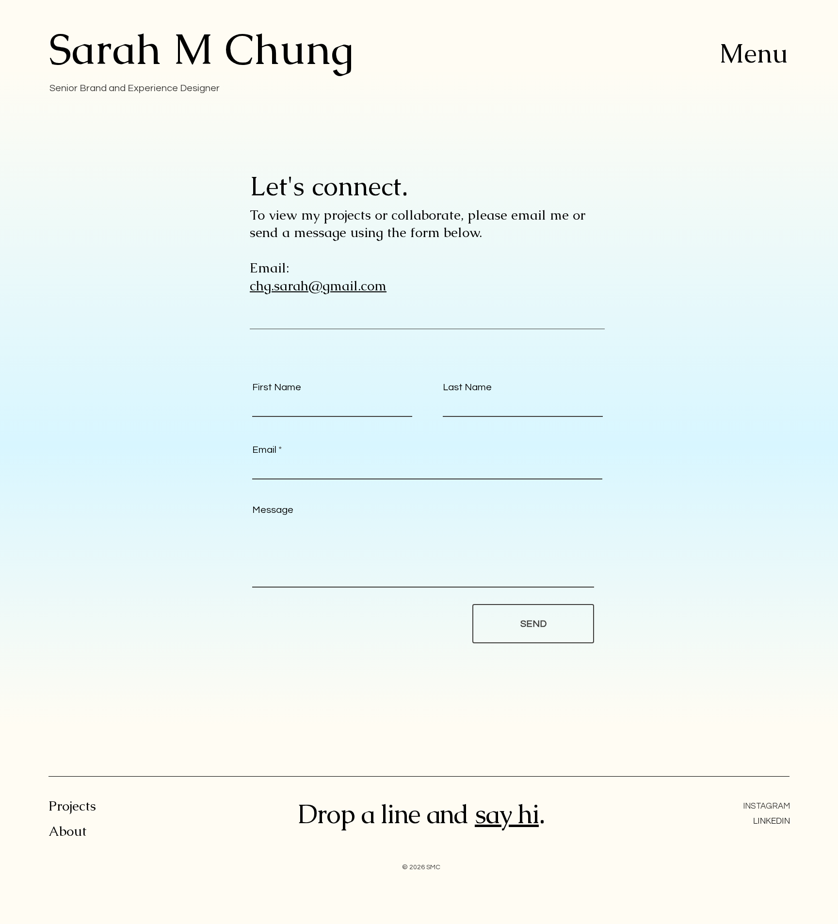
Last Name (467, 387)
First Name (276, 387)
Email (264, 450)
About (67, 831)
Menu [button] (753, 53)
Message (272, 510)
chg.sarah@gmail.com (318, 285)
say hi (507, 814)
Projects (72, 805)
